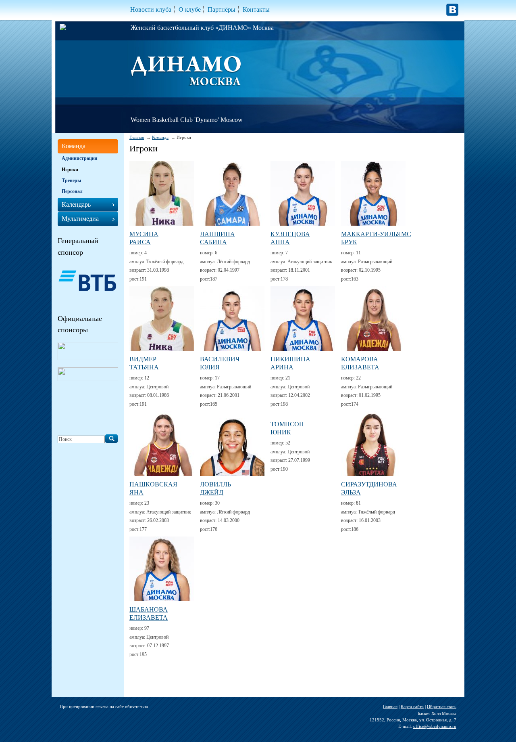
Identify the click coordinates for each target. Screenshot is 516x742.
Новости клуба (150, 9)
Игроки (70, 169)
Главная (136, 137)
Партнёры (221, 9)
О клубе (190, 9)
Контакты (256, 9)
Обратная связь (441, 706)
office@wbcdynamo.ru (434, 726)
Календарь (76, 204)
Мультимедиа (80, 218)
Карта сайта (412, 706)
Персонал (72, 191)
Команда (160, 137)
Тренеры (71, 180)
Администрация (80, 158)
